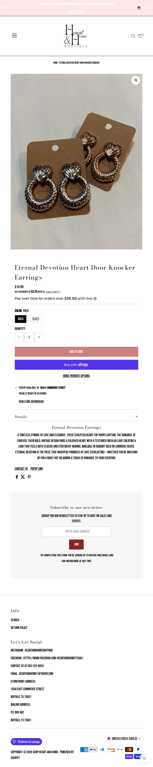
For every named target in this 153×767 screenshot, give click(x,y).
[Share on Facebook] (17, 478)
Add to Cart (76, 352)
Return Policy (19, 628)
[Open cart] (140, 36)
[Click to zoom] (135, 80)
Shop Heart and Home (45, 752)
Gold (20, 319)
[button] (76, 292)
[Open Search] (133, 36)
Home (55, 62)
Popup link (36, 469)
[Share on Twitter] (23, 478)
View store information (31, 401)
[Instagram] (6, 8)
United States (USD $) (124, 739)
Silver (37, 320)
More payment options (76, 376)
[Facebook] (2, 8)
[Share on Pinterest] (29, 478)
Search (15, 620)
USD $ (145, 8)
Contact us (21, 469)
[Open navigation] (14, 36)
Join (76, 544)
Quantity (20, 329)
